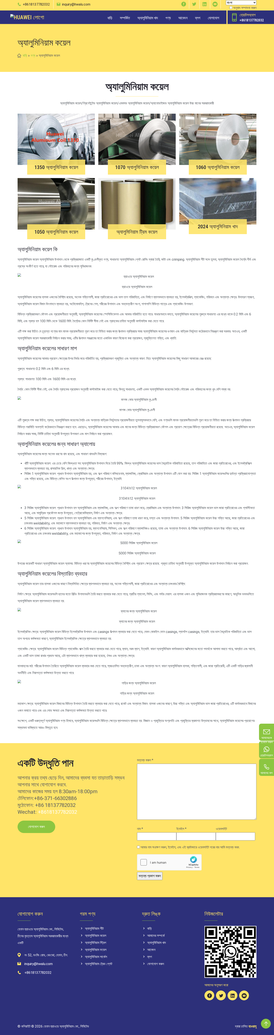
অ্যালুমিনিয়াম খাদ (147, 18)
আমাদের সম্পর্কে (156, 936)
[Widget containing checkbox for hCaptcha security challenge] (169, 862)
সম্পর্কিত (125, 18)
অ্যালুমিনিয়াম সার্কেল (96, 957)
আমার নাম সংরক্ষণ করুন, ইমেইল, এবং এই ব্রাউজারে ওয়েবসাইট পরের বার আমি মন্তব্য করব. (190, 847)
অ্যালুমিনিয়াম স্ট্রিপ (95, 943)
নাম (140, 829)
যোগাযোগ (213, 18)
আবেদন (183, 18)
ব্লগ (197, 18)
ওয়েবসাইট (221, 829)
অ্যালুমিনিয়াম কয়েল (95, 936)
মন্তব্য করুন (145, 760)
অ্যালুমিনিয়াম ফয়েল (95, 950)
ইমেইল (181, 829)
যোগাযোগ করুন (36, 827)
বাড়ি (109, 18)
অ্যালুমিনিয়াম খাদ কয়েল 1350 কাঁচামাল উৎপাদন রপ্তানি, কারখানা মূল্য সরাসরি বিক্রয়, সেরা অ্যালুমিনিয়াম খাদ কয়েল (56, 165)
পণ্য (168, 18)
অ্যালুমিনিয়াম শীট (94, 929)
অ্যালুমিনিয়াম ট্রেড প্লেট (98, 964)
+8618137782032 (36, 4)
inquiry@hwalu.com (76, 4)
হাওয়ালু (252, 1026)
